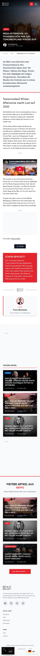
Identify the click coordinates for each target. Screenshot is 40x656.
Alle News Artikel (19, 571)
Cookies (5, 636)
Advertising (6, 623)
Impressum (6, 614)
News (6, 29)
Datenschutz (6, 620)
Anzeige (20, 153)
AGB (4, 617)
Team (4, 633)
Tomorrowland (15, 239)
